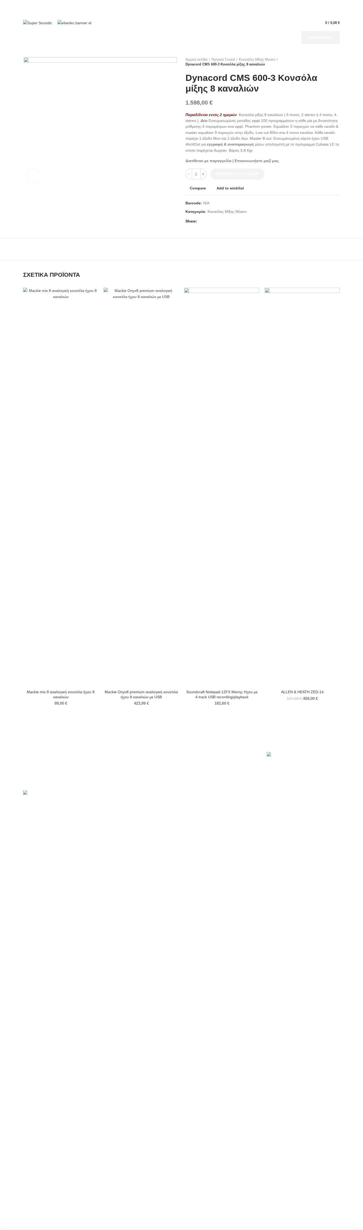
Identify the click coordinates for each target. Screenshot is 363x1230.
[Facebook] (203, 221)
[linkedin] (221, 221)
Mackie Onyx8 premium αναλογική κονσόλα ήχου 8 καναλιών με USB (141, 694)
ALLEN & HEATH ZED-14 (302, 692)
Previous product (326, 62)
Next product (337, 62)
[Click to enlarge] (33, 176)
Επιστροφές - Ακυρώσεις (130, 778)
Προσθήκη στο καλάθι (237, 174)
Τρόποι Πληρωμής (125, 762)
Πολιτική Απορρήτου (45, 762)
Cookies (35, 770)
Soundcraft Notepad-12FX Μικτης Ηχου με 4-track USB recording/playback (222, 694)
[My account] (311, 23)
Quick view (94, 308)
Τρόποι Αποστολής (126, 770)
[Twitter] (209, 221)
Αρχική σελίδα (196, 59)
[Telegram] (227, 221)
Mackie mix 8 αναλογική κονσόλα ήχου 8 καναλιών (61, 694)
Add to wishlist (230, 188)
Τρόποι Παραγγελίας (127, 754)
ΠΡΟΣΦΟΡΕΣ (320, 37)
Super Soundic (48, 1222)
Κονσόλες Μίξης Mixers (257, 59)
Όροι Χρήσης (39, 754)
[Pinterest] (215, 221)
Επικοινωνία (38, 778)
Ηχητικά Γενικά (223, 59)
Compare (198, 188)
